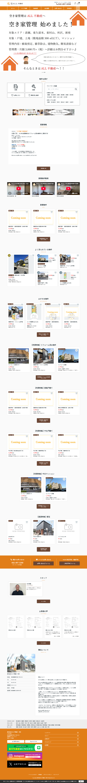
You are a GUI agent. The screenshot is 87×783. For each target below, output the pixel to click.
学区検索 (20, 89)
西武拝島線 (45, 725)
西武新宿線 (23, 725)
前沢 (17, 723)
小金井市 (71, 102)
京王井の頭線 (57, 725)
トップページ (47, 732)
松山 (20, 723)
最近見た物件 (35, 95)
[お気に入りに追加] (27, 212)
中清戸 (45, 723)
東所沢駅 (71, 94)
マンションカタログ (33, 774)
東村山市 (62, 102)
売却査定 (69, 8)
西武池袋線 (18, 725)
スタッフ (46, 735)
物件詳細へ (14, 148)
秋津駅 (58, 94)
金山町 (42, 723)
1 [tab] (42, 72)
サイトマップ (56, 774)
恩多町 (38, 723)
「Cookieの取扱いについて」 (65, 781)
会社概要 (47, 8)
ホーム (13, 8)
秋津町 (35, 723)
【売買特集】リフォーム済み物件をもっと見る (43, 377)
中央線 (49, 725)
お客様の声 (47, 738)
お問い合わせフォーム (43, 563)
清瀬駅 (48, 94)
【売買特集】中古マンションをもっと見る (43, 506)
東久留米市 (53, 102)
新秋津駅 (62, 94)
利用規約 (40, 774)
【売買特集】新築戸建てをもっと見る (43, 420)
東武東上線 (33, 725)
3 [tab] (44, 72)
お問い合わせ (58, 8)
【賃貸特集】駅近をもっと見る (43, 549)
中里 (26, 723)
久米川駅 (65, 97)
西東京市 (26, 721)
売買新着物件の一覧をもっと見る (43, 239)
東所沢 (22, 723)
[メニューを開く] (78, 8)
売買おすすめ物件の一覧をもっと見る (43, 334)
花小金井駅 (49, 97)
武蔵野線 (29, 725)
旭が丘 (31, 723)
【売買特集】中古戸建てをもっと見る (43, 463)
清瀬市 (48, 102)
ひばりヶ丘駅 (59, 97)
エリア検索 (24, 8)
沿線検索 (35, 8)
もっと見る (43, 601)
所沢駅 (54, 97)
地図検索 (12, 89)
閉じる (81, 781)
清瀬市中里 (18, 144)
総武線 (52, 725)
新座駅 (67, 94)
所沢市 (58, 102)
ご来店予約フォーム (69, 563)
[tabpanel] (43, 40)
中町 (28, 723)
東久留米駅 (53, 94)
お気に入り (17, 95)
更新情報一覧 (43, 168)
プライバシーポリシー (48, 774)
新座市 (67, 102)
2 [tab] (43, 72)
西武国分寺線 (39, 725)
